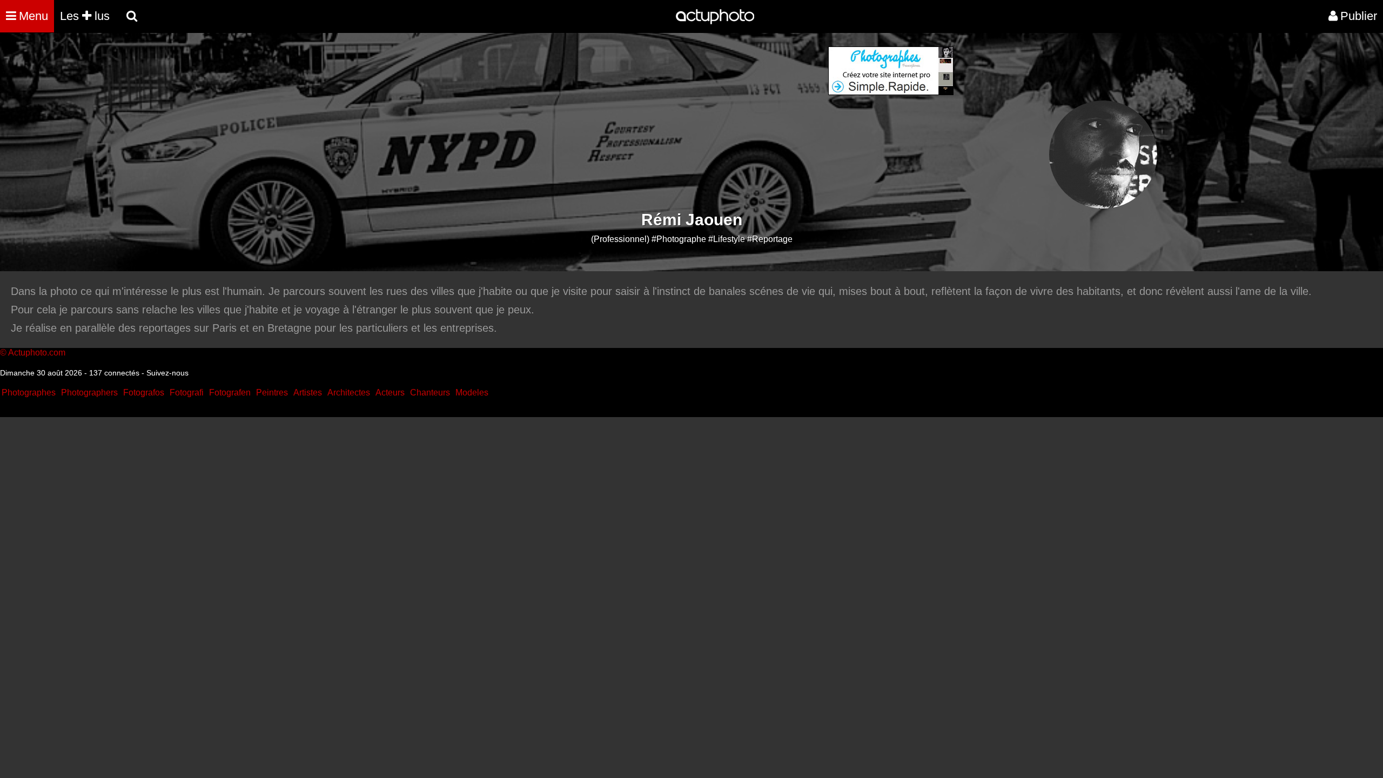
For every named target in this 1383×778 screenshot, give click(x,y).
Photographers (89, 392)
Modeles (471, 392)
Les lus (85, 16)
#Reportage (770, 239)
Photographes (29, 392)
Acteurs (390, 392)
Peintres (272, 392)
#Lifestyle (726, 239)
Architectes (348, 392)
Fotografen (230, 392)
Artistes (307, 392)
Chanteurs (430, 392)
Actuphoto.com (36, 352)
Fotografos (143, 392)
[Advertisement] (626, 122)
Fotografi (187, 392)
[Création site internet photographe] (891, 92)
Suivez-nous (167, 372)
